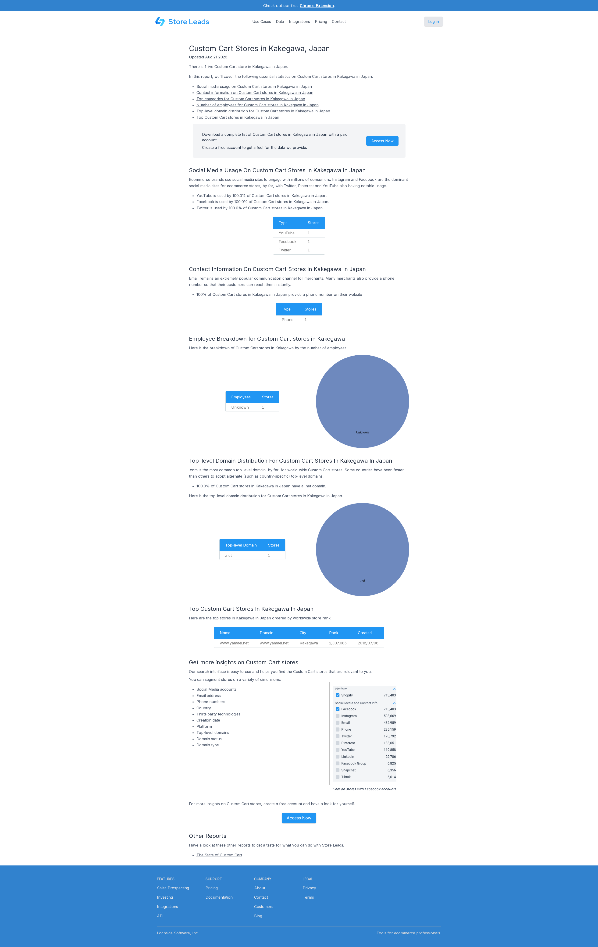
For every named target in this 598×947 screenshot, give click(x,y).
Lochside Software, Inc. (178, 933)
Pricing (321, 21)
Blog (258, 916)
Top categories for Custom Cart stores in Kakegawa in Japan (250, 98)
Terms (308, 897)
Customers (263, 906)
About (259, 888)
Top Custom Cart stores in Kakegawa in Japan (237, 117)
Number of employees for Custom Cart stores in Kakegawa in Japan (257, 105)
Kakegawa (309, 643)
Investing (165, 897)
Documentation (219, 897)
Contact (339, 21)
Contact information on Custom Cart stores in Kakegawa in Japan (254, 92)
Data (280, 21)
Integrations (299, 21)
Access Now (382, 141)
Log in (433, 21)
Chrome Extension (317, 5)
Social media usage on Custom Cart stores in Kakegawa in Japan (254, 86)
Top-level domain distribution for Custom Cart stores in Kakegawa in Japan (263, 111)
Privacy (309, 888)
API (160, 916)
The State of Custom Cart (219, 855)
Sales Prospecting (173, 888)
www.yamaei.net (274, 643)
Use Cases (261, 21)
